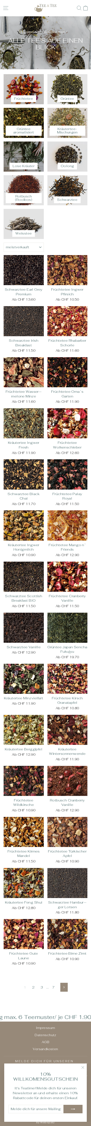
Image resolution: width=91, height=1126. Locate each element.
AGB (45, 1042)
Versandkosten (45, 1049)
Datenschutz (45, 1035)
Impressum (45, 1028)
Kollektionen (54, 32)
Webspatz (47, 1122)
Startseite (32, 32)
